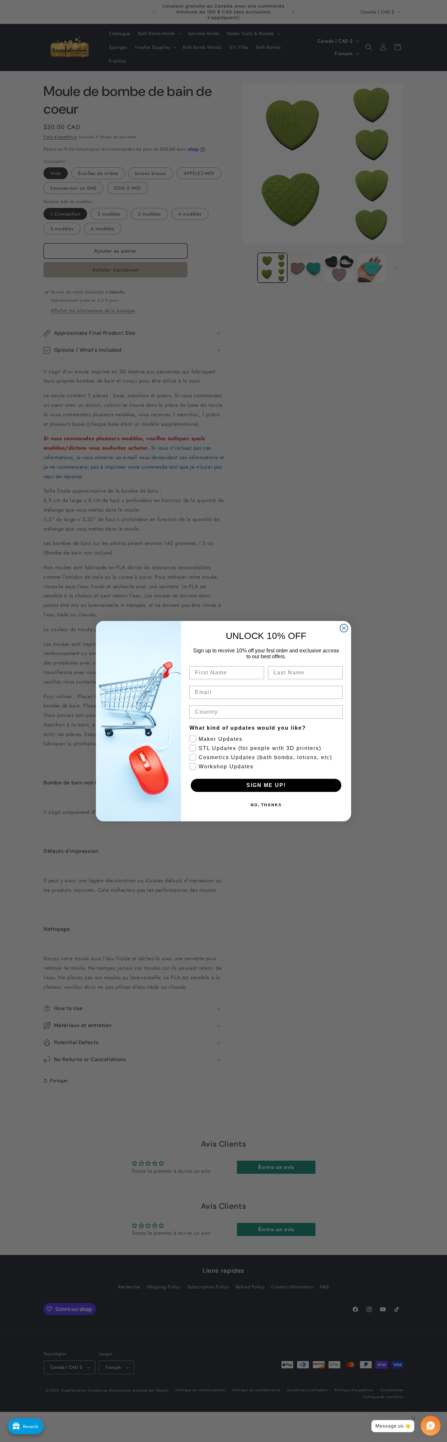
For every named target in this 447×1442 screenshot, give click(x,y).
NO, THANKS (266, 805)
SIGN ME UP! (266, 785)
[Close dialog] (344, 628)
